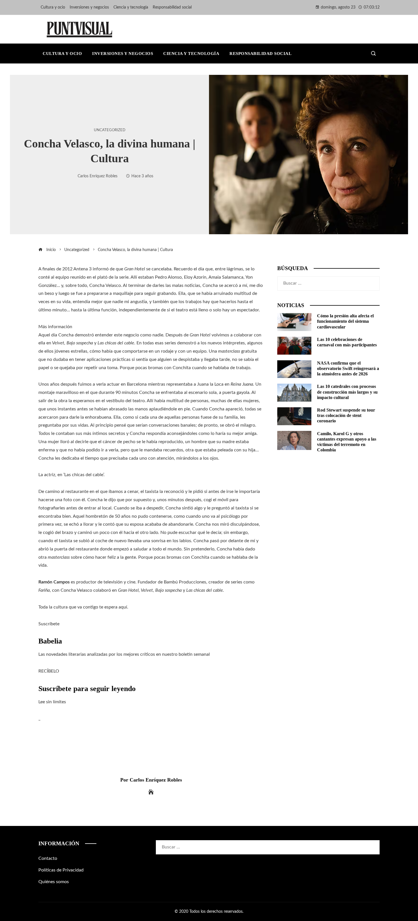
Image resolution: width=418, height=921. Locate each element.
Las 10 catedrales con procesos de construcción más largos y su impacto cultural (347, 392)
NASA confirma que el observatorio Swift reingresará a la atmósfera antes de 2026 (348, 368)
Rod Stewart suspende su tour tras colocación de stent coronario (346, 415)
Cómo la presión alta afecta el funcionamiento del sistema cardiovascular (345, 321)
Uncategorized (109, 130)
